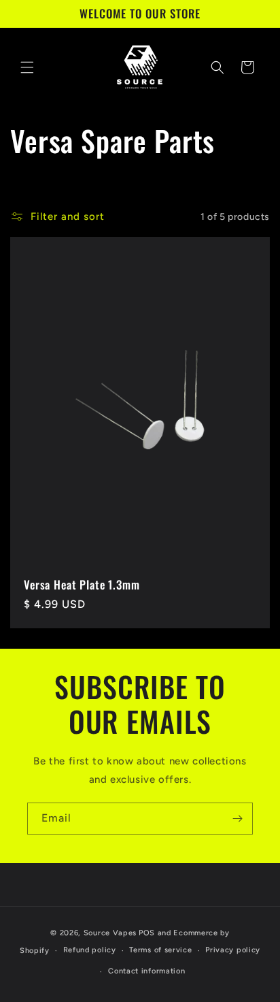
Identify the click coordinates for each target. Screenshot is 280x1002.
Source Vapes (110, 932)
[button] (27, 67)
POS (147, 932)
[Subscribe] (237, 819)
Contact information (146, 971)
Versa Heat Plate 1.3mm (81, 585)
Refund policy (89, 950)
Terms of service (160, 950)
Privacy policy (232, 950)
